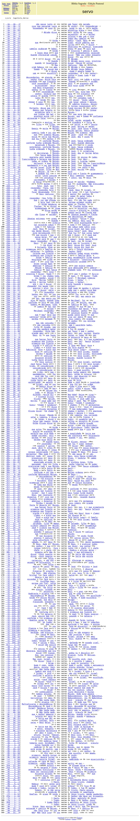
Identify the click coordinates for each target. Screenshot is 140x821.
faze (71, 626)
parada (86, 24)
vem (34, 73)
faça (41, 362)
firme (89, 257)
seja (46, 433)
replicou (72, 65)
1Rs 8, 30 (12, 352)
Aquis (88, 239)
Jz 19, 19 (12, 184)
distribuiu (76, 427)
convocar (49, 655)
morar (44, 237)
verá (44, 239)
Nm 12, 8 (12, 118)
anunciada (39, 462)
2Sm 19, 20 (12, 307)
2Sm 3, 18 (12, 243)
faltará (96, 341)
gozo (80, 114)
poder (94, 464)
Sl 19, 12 (12, 569)
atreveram (32, 118)
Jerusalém (83, 366)
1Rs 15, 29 (12, 380)
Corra (72, 210)
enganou (75, 311)
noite (78, 532)
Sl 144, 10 (12, 643)
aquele (81, 71)
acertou (36, 288)
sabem (91, 100)
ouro (88, 49)
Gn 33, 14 (12, 90)
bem (88, 92)
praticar (86, 544)
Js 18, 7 (12, 159)
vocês (74, 26)
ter (73, 690)
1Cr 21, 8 (12, 503)
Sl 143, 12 (12, 641)
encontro (51, 73)
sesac (13, 13)
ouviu (81, 61)
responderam (91, 26)
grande (89, 319)
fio (71, 329)
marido (51, 399)
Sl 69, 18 (12, 579)
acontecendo (86, 223)
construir (84, 495)
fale (70, 94)
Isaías (51, 653)
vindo (81, 85)
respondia (49, 292)
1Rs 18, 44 (12, 390)
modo (80, 702)
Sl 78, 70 (12, 581)
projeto (85, 675)
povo (80, 352)
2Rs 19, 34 (12, 468)
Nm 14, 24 (12, 120)
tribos (92, 292)
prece (48, 347)
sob (84, 36)
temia (70, 401)
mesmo (91, 126)
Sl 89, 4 (12, 589)
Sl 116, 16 (12, 604)
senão (51, 665)
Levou (45, 176)
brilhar (33, 575)
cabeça (28, 10)
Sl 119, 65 (12, 616)
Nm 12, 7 (12, 116)
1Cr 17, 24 (12, 493)
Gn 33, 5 (12, 88)
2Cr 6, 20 (12, 517)
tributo (34, 526)
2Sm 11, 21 (12, 280)
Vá (45, 245)
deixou (50, 392)
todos (94, 544)
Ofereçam (76, 560)
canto (46, 566)
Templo (94, 517)
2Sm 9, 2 (12, 270)
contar (87, 546)
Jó (69, 554)
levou (40, 53)
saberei (86, 42)
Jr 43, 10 (12, 708)
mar (54, 388)
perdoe (35, 437)
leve (92, 218)
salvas (43, 643)
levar (76, 102)
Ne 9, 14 (12, 542)
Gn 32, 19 (12, 83)
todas (34, 161)
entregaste (86, 552)
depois (36, 110)
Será (49, 315)
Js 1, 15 (12, 137)
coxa (92, 36)
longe (41, 419)
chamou (50, 276)
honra (35, 468)
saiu (88, 221)
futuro (80, 249)
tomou (70, 38)
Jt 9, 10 (12, 548)
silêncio (86, 47)
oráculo (79, 700)
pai (77, 92)
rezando (84, 497)
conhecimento (45, 692)
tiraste (88, 358)
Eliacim (71, 655)
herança (43, 159)
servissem (15, 6)
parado (52, 214)
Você (38, 239)
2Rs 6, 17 (12, 448)
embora (75, 221)
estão (85, 206)
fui (77, 294)
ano (28, 4)
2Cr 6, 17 (12, 511)
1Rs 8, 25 (12, 341)
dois (72, 176)
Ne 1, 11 (12, 538)
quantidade (75, 433)
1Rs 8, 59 (12, 362)
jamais (88, 661)
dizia (94, 452)
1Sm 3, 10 (12, 188)
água (46, 53)
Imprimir (6, 5)
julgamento (40, 638)
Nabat (56, 523)
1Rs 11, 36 (12, 372)
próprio (56, 223)
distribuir (91, 425)
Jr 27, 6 (12, 698)
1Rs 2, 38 (12, 331)
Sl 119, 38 (12, 612)
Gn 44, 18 (12, 94)
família (86, 225)
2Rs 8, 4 (12, 452)
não (37, 24)
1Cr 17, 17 (12, 483)
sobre (51, 225)
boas (50, 264)
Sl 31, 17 (12, 575)
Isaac (70, 42)
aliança (45, 593)
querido (82, 669)
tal (87, 192)
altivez (84, 550)
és (40, 335)
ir (80, 540)
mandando (51, 429)
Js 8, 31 (12, 141)
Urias (70, 280)
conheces (49, 251)
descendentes (32, 77)
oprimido (79, 579)
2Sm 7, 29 (12, 266)
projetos (93, 489)
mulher (92, 34)
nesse (28, 12)
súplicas (48, 352)
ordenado (88, 141)
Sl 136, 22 (12, 636)
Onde (79, 694)
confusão (32, 302)
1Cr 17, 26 (12, 499)
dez (76, 38)
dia (81, 307)
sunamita (89, 403)
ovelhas (86, 194)
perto (78, 212)
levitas (84, 704)
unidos (88, 202)
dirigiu (86, 566)
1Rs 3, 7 (12, 335)
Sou (44, 198)
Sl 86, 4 (12, 585)
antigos (47, 694)
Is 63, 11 (12, 694)
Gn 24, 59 (12, 67)
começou (91, 278)
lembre (40, 307)
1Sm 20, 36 (12, 210)
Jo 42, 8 (12, 560)
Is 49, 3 (12, 681)
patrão (81, 182)
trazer (85, 684)
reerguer (82, 686)
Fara (70, 171)
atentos (38, 538)
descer (94, 104)
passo (93, 90)
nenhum (88, 444)
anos (41, 157)
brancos (85, 104)
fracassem (38, 602)
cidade (95, 366)
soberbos (95, 622)
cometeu (71, 307)
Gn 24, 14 (12, 42)
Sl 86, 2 (12, 583)
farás (82, 620)
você (34, 83)
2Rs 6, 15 (12, 446)
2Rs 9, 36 (12, 458)
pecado (49, 354)
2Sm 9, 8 (12, 274)
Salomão (71, 323)
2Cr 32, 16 (12, 530)
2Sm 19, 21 (12, 309)
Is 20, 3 (12, 653)
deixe (43, 108)
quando (38, 63)
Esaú (40, 79)
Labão (87, 79)
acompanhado (41, 208)
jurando (48, 589)
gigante (39, 552)
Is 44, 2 (12, 669)
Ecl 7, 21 (12, 645)
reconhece (73, 309)
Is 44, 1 (12, 667)
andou (71, 653)
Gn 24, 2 (12, 32)
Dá (45, 587)
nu (76, 653)
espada (81, 329)
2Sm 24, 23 (12, 321)
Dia (70, 532)
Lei (49, 133)
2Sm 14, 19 (12, 288)
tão (47, 114)
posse (34, 137)
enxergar (94, 448)
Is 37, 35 (12, 657)
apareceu (97, 411)
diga (50, 247)
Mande (51, 415)
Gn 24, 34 (12, 57)
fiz (75, 233)
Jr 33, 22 (12, 704)
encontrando (34, 382)
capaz (72, 196)
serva (77, 124)
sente (77, 315)
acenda (45, 96)
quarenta (34, 157)
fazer (75, 24)
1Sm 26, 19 (12, 235)
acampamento (97, 173)
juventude (95, 382)
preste (72, 667)
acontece (38, 116)
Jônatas (75, 214)
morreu (81, 126)
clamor (37, 347)
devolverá (79, 692)
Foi (40, 286)
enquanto (96, 55)
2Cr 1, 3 (12, 505)
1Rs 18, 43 (12, 386)
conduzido (97, 270)
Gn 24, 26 (12, 51)
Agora (87, 130)
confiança (98, 116)
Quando (34, 55)
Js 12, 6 (12, 151)
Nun (57, 167)
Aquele (77, 688)
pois (71, 96)
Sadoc (89, 325)
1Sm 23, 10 (12, 229)
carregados (39, 180)
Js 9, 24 (12, 145)
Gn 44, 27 (12, 100)
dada (45, 544)
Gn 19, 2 (12, 28)
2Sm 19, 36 (12, 315)
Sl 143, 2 (12, 638)
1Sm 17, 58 (12, 198)
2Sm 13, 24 (12, 284)
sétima (49, 390)
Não (78, 55)
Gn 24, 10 (12, 38)
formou (40, 684)
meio (50, 243)
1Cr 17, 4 (12, 478)
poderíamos (82, 409)
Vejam (51, 663)
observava (73, 47)
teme (70, 382)
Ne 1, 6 (12, 532)
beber (54, 49)
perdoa (35, 319)
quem (75, 288)
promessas (31, 249)
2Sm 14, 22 (12, 290)
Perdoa (39, 503)
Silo (79, 380)
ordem (90, 384)
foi (45, 69)
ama (55, 67)
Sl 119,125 (12, 626)
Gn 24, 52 (12, 61)
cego (44, 665)
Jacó (70, 79)
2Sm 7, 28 (12, 264)
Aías (82, 378)
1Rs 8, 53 (12, 358)
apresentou (94, 405)
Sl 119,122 (12, 622)
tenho (95, 233)
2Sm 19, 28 (12, 313)
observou (83, 376)
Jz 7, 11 (12, 173)
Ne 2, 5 (12, 540)
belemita (82, 198)
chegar (31, 102)
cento (85, 167)
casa (50, 28)
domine (96, 571)
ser (75, 317)
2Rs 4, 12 (12, 403)
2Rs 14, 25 (12, 462)
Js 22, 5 (12, 165)
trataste (51, 81)
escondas (31, 579)
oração (36, 345)
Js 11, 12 (12, 147)
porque (72, 202)
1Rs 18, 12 (12, 382)
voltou (71, 421)
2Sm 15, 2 (12, 292)
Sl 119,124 (12, 624)
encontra (75, 337)
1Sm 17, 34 (12, 194)
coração (36, 253)
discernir (83, 626)
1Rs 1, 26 (12, 325)
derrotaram (42, 153)
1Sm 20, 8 (12, 202)
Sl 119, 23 (12, 610)
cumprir (35, 133)
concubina (49, 178)
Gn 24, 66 (12, 75)
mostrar (48, 122)
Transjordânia (29, 159)
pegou (70, 49)
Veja (52, 85)
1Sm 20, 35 (12, 208)
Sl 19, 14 (12, 571)
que (38, 26)
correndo (93, 415)
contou (71, 75)
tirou (76, 581)
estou (28, 6)
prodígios (91, 649)
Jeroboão (37, 523)
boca (77, 110)
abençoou (89, 143)
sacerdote (80, 325)
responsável (85, 106)
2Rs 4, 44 (12, 427)
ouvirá (52, 645)
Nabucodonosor (75, 696)
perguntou (73, 34)
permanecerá (79, 257)
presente (84, 83)
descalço (85, 653)
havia (80, 141)
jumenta (78, 415)
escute (43, 235)
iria (70, 317)
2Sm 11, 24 (12, 282)
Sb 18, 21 (12, 651)
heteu (80, 280)
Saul (87, 229)
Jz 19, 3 (12, 176)
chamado (71, 270)
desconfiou (77, 216)
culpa (89, 233)
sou (81, 57)
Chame (79, 403)
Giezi (70, 403)
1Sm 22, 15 (12, 225)
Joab (70, 288)
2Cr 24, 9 (12, 528)
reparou (48, 554)
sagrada (38, 600)
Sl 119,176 (12, 632)
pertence (38, 163)
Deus (85, 40)
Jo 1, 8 (12, 554)
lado (91, 237)
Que (35, 200)
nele (48, 112)
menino (93, 102)
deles (95, 153)
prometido (91, 456)
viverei (78, 608)
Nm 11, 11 (12, 114)
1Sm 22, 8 (12, 223)
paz (46, 577)
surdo (79, 665)
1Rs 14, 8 (12, 376)
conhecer (72, 253)
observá (89, 569)
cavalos (41, 446)
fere (56, 548)
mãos (50, 698)
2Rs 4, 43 (12, 425)
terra (44, 137)
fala (53, 79)
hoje (51, 190)
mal (52, 114)
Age (47, 624)
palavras (35, 251)
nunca (86, 571)
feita (32, 505)
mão (80, 36)
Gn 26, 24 (12, 77)
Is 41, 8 (12, 659)
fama (39, 485)
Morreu (42, 280)
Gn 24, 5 (12, 34)
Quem (72, 71)
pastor (73, 194)
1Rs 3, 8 (12, 337)
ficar (34, 192)
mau (43, 315)
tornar (47, 686)
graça (81, 30)
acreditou (40, 112)
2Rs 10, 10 (12, 460)
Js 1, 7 (12, 133)
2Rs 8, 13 (12, 454)
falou (86, 128)
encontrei (49, 591)
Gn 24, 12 (12, 40)
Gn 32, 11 (12, 81)
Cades (94, 157)
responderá (42, 83)
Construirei (88, 259)
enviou (84, 157)
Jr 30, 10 (12, 700)
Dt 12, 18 (12, 124)
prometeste (98, 339)
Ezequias (72, 530)
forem (90, 536)
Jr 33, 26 (12, 706)
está (75, 85)
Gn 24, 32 (12, 53)
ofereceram (43, 55)
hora (44, 302)
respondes (43, 190)
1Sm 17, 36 (12, 196)
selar (33, 417)
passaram (46, 26)
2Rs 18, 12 (12, 466)
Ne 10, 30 (12, 544)
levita (94, 124)
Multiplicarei (29, 704)
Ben (69, 395)
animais (89, 560)
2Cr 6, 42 (12, 521)
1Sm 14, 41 (12, 190)
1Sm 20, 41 (12, 221)
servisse (14, 4)
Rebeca (40, 67)
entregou (40, 218)
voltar (89, 63)
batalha (91, 397)
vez (55, 390)
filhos (80, 476)
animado (87, 120)
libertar (79, 464)
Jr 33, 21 (12, 702)
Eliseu (37, 399)
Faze (44, 608)
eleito (39, 589)
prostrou (75, 51)
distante (88, 249)
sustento (84, 663)
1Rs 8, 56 (12, 360)
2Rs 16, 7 (12, 464)
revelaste (47, 495)
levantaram (51, 63)
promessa (35, 255)
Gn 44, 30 (12, 102)
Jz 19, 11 (12, 182)
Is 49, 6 (12, 686)
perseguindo (44, 233)
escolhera (91, 598)
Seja (42, 202)
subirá (89, 690)
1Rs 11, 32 (12, 368)
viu (77, 450)
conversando (42, 452)
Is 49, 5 (12, 684)
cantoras (34, 317)
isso (34, 26)
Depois (35, 128)
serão (41, 620)
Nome (36, 470)
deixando (78, 706)
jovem (57, 208)
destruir (30, 456)
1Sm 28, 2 (12, 239)
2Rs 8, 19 (12, 456)
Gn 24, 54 (12, 63)
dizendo (36, 395)
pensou (83, 442)
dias (50, 620)
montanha (86, 450)
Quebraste (33, 593)
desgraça (30, 651)
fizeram (84, 161)
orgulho (50, 571)
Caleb (70, 120)
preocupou (98, 407)
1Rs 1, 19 (12, 323)
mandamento (32, 165)
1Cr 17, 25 (12, 495)
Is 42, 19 (12, 665)
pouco (90, 114)
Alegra (41, 585)
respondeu (73, 73)
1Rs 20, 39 (12, 397)
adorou (86, 51)
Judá (37, 392)
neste (76, 349)
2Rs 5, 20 (12, 442)
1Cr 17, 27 (12, 501)
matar (82, 196)
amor (41, 333)
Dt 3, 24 (12, 122)
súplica (48, 345)
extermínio (35, 147)
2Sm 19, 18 (12, 304)
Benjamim (46, 304)
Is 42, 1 (12, 663)
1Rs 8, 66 (12, 364)
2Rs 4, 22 (12, 415)
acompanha (81, 184)
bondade (33, 81)
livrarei (85, 243)
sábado (35, 542)
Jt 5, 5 (12, 546)
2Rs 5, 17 (12, 433)
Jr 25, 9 (12, 696)
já (34, 182)
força (89, 122)
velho (76, 32)
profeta (75, 378)
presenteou (48, 88)
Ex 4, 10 (12, 110)
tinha (39, 143)
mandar (42, 278)
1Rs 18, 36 (12, 384)
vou (82, 55)
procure (82, 210)
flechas (81, 204)
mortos (33, 282)
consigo (53, 176)
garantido (40, 145)
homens (89, 67)
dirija (95, 274)
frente (49, 90)
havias (42, 339)
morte (45, 128)
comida (53, 55)
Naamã (70, 429)
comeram (94, 427)
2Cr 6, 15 (12, 507)
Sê (44, 622)
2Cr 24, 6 (12, 526)
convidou (49, 323)
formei (77, 671)
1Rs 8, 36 (12, 354)
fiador (49, 622)
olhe (80, 386)
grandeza (76, 122)
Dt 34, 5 (12, 126)
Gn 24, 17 (12, 45)
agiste (41, 616)
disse (54, 32)
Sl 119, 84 (12, 620)
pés (80, 28)
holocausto (94, 435)
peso (90, 317)
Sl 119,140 (12, 630)
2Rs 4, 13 (12, 407)
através (48, 358)
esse (44, 440)
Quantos (33, 620)
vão (47, 560)
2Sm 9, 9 (12, 276)
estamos (80, 202)
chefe (83, 548)
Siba (79, 270)
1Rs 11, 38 (12, 374)
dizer (28, 7)
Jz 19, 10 (12, 180)
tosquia (88, 284)
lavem (71, 28)
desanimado (43, 192)
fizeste (50, 253)
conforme (47, 141)
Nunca (88, 341)
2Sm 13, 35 (12, 286)
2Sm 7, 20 (12, 251)
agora (88, 296)
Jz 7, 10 (12, 171)
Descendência (37, 595)
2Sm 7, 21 (12, 253)
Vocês (85, 100)
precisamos (98, 184)
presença (85, 94)
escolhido (96, 595)
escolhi (86, 370)
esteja (82, 266)
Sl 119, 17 (12, 608)
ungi (81, 591)
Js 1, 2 (12, 130)
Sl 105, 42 (12, 600)
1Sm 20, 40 (12, 218)
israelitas (88, 151)
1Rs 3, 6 (12, 333)
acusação (42, 225)
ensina (96, 624)
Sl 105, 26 (12, 598)
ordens (45, 161)
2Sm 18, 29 (12, 302)
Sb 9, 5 (12, 647)
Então (55, 40)
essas (87, 253)
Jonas (82, 462)
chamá (51, 411)
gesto (49, 440)
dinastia (31, 497)
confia (82, 583)
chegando (31, 286)
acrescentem (41, 85)
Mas (56, 65)
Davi (41, 194)
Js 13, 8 (12, 155)
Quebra (73, 550)
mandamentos (39, 374)
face (38, 573)
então (54, 210)
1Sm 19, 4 (12, 200)
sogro (74, 178)
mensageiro (98, 665)
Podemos (91, 182)
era (54, 651)
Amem (95, 165)
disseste (74, 259)
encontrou (73, 30)
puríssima (45, 630)
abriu (44, 450)
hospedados (38, 28)
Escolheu (44, 581)
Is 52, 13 (12, 690)
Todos (87, 427)
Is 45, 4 (12, 677)
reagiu (47, 421)
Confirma (43, 612)
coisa (49, 437)
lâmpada (96, 372)
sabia (75, 227)
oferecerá (77, 435)
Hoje (51, 290)
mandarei (52, 204)
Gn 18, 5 (12, 26)
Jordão (94, 81)
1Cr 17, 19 (12, 489)
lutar (75, 192)
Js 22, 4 (12, 163)
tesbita (81, 458)
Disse (47, 210)
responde (90, 579)
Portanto (34, 108)
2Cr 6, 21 (12, 519)
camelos (82, 38)
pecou (86, 309)
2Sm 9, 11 (12, 278)
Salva (71, 575)
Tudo (95, 276)
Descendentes (45, 476)
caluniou (75, 313)
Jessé (70, 198)
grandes (94, 253)
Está (48, 331)
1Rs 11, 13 (12, 366)
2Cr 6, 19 (12, 513)
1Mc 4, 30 (12, 552)
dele (88, 255)
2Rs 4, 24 (12, 417)
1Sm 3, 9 (12, 186)
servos (14, 10)
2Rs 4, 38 (12, 423)
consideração (47, 366)
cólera (34, 96)
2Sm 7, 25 (12, 255)
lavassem (95, 53)
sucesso (80, 690)
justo (70, 692)
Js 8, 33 (12, 143)
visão (49, 259)
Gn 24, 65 (12, 71)
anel (80, 49)
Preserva (37, 571)
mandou (85, 288)
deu (79, 137)
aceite (36, 431)
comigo (83, 102)
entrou (41, 649)
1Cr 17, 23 (12, 491)
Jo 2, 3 (12, 556)
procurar (49, 478)
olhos (95, 30)
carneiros (37, 560)
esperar (94, 614)
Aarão (74, 598)
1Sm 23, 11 (12, 231)
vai (33, 231)
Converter (95, 349)
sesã (13, 12)
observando (88, 608)
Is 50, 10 (12, 688)
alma (50, 585)
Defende (74, 643)
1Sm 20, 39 (12, 216)
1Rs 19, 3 (12, 392)
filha (52, 124)
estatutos (89, 610)
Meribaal (82, 278)
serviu (13, 7)
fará (70, 278)
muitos (91, 692)
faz (69, 347)
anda (88, 688)
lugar (81, 335)
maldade (48, 319)
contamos (82, 98)
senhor (93, 73)
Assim (78, 42)
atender (38, 532)
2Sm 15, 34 (12, 294)
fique (70, 108)
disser (53, 206)
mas (82, 296)
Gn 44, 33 (12, 108)
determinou (43, 474)
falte (94, 702)
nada (90, 200)
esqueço (86, 632)
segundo (73, 616)
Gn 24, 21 (12, 47)
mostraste (37, 259)
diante (96, 257)
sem (69, 24)
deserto (43, 505)
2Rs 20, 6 (12, 470)
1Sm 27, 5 (12, 237)
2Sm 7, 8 (12, 247)
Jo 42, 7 (12, 558)
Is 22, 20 (12, 655)
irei (74, 90)
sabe (70, 290)
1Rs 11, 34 (12, 370)
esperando (98, 47)
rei (42, 200)
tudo (86, 75)
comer (88, 55)
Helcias (91, 655)
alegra (74, 602)
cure (88, 429)
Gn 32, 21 (12, 85)
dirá (34, 280)
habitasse (31, 349)
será (70, 268)
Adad (74, 395)
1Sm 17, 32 (12, 192)
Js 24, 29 (12, 167)
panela (82, 423)
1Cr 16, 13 (12, 476)
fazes (53, 335)
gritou (50, 397)
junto (49, 24)
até (75, 173)
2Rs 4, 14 (12, 409)
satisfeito (43, 540)
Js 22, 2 (12, 161)
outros (77, 538)
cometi (77, 319)
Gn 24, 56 (12, 65)
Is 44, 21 (12, 671)
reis (35, 643)
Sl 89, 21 (12, 591)
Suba (72, 386)
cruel (95, 643)
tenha (76, 372)
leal (48, 202)
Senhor (50, 139)
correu (71, 45)
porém (78, 120)
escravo (78, 108)
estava (71, 397)
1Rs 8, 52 (12, 356)
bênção (38, 268)
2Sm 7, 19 (12, 249)
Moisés (71, 112)
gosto (83, 315)
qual (49, 163)
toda (42, 133)
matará (49, 382)
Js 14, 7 (12, 157)
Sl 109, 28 (12, 602)
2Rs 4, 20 (12, 413)
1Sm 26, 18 (12, 233)
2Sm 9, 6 (12, 272)
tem (69, 235)
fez (84, 200)
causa (49, 456)
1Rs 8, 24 (12, 339)
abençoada (78, 268)
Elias (70, 458)
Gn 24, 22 (12, 49)
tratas (41, 114)
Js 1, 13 (12, 135)
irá (69, 192)
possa (37, 237)
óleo (95, 591)
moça (88, 178)
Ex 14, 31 (12, 112)
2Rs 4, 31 (12, 421)
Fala (39, 186)
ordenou (84, 133)
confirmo (37, 675)
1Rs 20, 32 (12, 395)
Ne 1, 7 (12, 534)
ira (73, 573)
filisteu (94, 192)
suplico (89, 532)
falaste (48, 110)
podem (34, 435)
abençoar (37, 266)
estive (96, 79)
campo (93, 458)
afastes (52, 573)
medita (71, 610)
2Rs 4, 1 (12, 399)
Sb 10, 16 (12, 649)
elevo (82, 585)
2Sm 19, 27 (12, 311)
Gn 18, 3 (12, 24)
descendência (45, 704)
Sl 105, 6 (12, 595)
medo (52, 669)
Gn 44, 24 (12, 98)
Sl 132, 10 (12, 634)
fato (28, 13)
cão (91, 454)
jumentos (79, 176)
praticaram (33, 466)
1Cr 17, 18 (12, 485)
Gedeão (41, 173)
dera (50, 600)
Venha (71, 464)
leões (89, 196)
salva (53, 583)
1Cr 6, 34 (12, 474)
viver (91, 395)
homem (36, 69)
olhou (78, 388)
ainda (70, 315)
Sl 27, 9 (12, 573)
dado (49, 155)
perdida (34, 632)
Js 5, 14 (12, 139)
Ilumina (32, 628)
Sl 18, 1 (12, 566)
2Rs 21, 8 (12, 472)
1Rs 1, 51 (12, 329)
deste (49, 485)
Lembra (37, 521)
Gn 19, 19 (12, 30)
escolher (92, 706)
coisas (43, 264)
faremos (40, 104)
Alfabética (15, 3)
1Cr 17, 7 (12, 480)
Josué (94, 128)
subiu (70, 388)
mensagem (36, 464)
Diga (72, 407)
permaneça (88, 501)
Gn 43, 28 (12, 92)
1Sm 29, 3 (12, 241)
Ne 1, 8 (12, 536)
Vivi (76, 79)
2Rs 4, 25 (12, 419)
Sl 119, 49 (12, 614)
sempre (89, 266)
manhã (94, 28)
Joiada (47, 327)
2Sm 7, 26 (12, 257)
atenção (48, 77)
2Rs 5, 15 (12, 431)
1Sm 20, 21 (12, 204)
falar (43, 118)
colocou (71, 36)
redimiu (52, 679)
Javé (79, 40)
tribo (32, 366)
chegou (71, 212)
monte (42, 300)
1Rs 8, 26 (12, 343)
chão (79, 593)
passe (43, 24)
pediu (70, 40)
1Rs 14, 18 (12, 378)
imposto (43, 526)
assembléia (90, 526)
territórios (37, 698)
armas (54, 218)
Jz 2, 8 (12, 169)
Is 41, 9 (12, 661)
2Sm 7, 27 (12, 259)
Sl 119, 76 (12, 618)
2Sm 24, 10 (12, 319)
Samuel (85, 186)
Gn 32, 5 (12, 79)
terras (88, 153)
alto (33, 300)
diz (37, 139)
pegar (70, 204)
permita (47, 94)
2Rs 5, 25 (12, 444)
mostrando (97, 354)
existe (89, 554)
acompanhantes (82, 53)
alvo (46, 288)
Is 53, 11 (12, 692)
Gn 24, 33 (12, 55)
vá (40, 90)
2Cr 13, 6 (12, 523)
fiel (46, 583)
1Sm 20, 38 (12, 214)
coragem (82, 261)
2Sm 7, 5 (12, 245)
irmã (34, 67)
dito (40, 378)
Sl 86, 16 (12, 587)
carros (51, 446)
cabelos (76, 104)
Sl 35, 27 (12, 577)
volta (37, 176)
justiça (48, 362)
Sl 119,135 (12, 628)
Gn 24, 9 (12, 36)
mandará (45, 329)
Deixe (79, 63)
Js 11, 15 (12, 149)
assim (51, 69)
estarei (88, 374)
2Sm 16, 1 (12, 300)
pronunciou (37, 458)
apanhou (84, 214)
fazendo (77, 284)
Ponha (72, 423)
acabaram (42, 49)
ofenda (52, 200)
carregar (42, 435)
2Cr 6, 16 (12, 509)
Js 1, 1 (12, 128)
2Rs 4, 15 (12, 411)
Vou (86, 415)
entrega (91, 321)
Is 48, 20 (12, 679)
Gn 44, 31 (12, 104)
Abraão (47, 32)
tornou (74, 106)
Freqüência (27, 3)
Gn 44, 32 (12, 106)
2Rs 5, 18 (12, 437)
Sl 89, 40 (12, 593)
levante (94, 130)
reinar (71, 335)
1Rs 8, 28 (12, 345)
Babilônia (97, 696)
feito (49, 339)
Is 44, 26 (12, 675)
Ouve (90, 345)
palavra (48, 614)
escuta (71, 186)
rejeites (77, 634)
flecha (88, 212)
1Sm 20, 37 (12, 212)
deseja (38, 577)
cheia (94, 450)
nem (70, 325)
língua (93, 110)
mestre (36, 566)
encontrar (83, 208)
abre (40, 448)
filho (39, 124)
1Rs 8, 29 (12, 349)
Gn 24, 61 (12, 69)
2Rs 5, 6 (12, 429)
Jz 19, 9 (12, 178)
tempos (39, 694)
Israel (87, 190)
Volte (83, 218)
